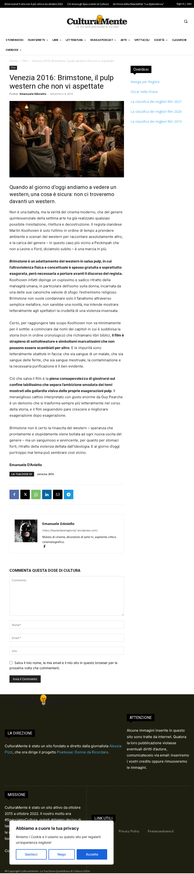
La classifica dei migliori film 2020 (156, 111)
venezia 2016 (45, 474)
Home (13, 61)
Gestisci (31, 854)
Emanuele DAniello (33, 94)
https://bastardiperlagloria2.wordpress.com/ (70, 530)
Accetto (92, 854)
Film (25, 61)
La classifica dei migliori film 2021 (156, 101)
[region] (61, 843)
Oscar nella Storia (144, 91)
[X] (25, 494)
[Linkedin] (47, 494)
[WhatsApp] (36, 494)
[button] (186, 21)
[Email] (57, 494)
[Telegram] (68, 494)
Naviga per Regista (145, 81)
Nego (61, 854)
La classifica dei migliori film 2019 (156, 121)
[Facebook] (14, 494)
